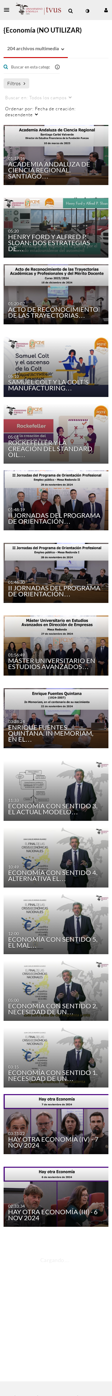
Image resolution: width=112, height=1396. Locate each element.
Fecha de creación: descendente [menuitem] (40, 111)
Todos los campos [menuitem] (36, 97)
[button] (8, 10)
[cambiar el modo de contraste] (87, 11)
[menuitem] (70, 11)
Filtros (14, 83)
